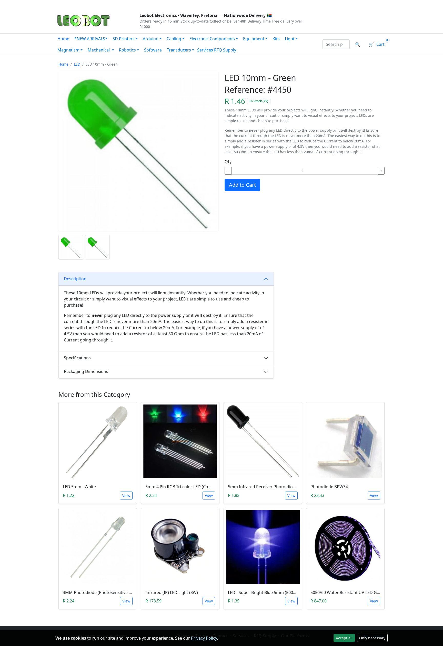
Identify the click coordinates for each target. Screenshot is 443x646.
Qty (228, 161)
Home (63, 38)
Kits (276, 38)
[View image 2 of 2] (97, 247)
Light (290, 38)
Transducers (179, 50)
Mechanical (99, 50)
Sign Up (379, 4)
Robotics (127, 50)
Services (205, 50)
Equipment (253, 38)
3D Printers (124, 38)
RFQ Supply (225, 50)
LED (77, 64)
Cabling (174, 38)
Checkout (333, 4)
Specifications (77, 358)
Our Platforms (140, 4)
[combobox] (336, 44)
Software (153, 50)
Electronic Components (212, 38)
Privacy (167, 4)
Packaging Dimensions (86, 371)
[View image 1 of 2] (70, 247)
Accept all (344, 637)
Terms (186, 4)
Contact (111, 4)
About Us (89, 4)
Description (75, 279)
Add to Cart (242, 184)
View (126, 495)
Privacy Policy (204, 638)
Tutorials (64, 4)
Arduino (150, 38)
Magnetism (68, 50)
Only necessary (372, 637)
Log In (357, 4)
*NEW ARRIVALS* (90, 38)
